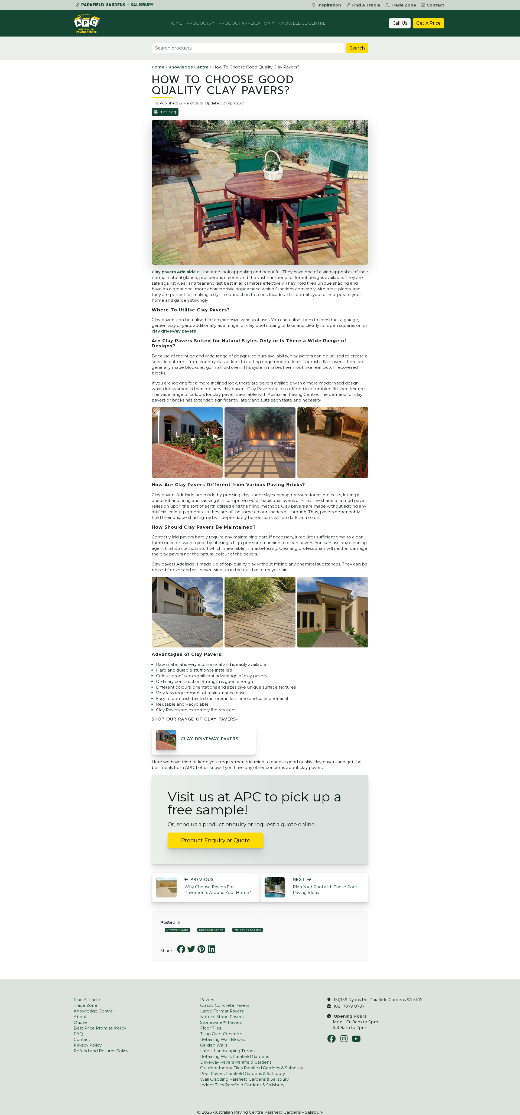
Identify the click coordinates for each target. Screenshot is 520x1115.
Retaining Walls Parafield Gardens (234, 1056)
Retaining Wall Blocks (222, 1039)
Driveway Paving (177, 929)
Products (199, 23)
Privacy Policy (88, 1045)
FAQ (78, 1033)
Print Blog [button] (167, 112)
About (80, 1016)
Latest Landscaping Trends (227, 1050)
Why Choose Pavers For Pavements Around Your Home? (217, 886)
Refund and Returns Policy (101, 1050)
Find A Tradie (366, 5)
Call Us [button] (399, 23)
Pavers (207, 999)
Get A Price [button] (428, 23)
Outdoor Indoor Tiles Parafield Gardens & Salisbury (251, 1067)
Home (175, 23)
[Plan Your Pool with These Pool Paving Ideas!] (275, 887)
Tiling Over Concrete (221, 1033)
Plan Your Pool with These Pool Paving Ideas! (325, 886)
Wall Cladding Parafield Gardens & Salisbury (244, 1079)
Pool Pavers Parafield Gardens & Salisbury (242, 1073)
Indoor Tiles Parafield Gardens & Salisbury (242, 1084)
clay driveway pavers (174, 331)
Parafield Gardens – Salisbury (117, 5)
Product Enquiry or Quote (215, 840)
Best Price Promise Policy (100, 1028)
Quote (80, 1022)
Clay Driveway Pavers (209, 739)
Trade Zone (403, 5)
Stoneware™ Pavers (221, 1022)
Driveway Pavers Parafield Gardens (235, 1062)
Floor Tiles (210, 1028)
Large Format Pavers (221, 1011)
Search (357, 48)
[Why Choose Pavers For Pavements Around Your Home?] (166, 887)
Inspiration (329, 5)
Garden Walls (213, 1045)
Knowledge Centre (302, 23)
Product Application (245, 23)
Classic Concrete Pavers (224, 1005)
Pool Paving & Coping (247, 929)
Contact (435, 5)
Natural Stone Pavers (221, 1016)
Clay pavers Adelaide (174, 271)
